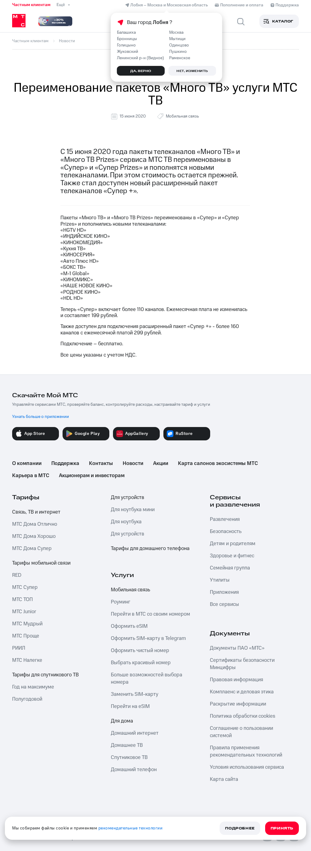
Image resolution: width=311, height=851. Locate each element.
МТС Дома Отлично (34, 524)
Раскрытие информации (238, 704)
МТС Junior (24, 611)
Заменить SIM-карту (134, 694)
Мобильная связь (182, 116)
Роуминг (120, 602)
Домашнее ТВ (127, 745)
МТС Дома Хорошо (34, 536)
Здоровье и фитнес (232, 555)
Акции (160, 463)
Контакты (101, 463)
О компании (27, 463)
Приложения (224, 592)
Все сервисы (224, 604)
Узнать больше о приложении (40, 417)
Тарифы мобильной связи (41, 563)
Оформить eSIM (129, 626)
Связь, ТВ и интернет (36, 512)
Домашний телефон (134, 769)
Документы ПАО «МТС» (237, 648)
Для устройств (127, 497)
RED (16, 575)
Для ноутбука (126, 521)
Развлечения (225, 519)
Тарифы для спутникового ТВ (45, 674)
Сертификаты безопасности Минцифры (242, 664)
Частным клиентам (31, 5)
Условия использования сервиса (247, 767)
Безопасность (225, 531)
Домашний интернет (135, 733)
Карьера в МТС (30, 475)
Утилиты (220, 580)
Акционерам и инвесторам (92, 475)
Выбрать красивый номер (141, 662)
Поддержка (65, 463)
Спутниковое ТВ (129, 757)
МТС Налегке (27, 660)
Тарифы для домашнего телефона (150, 548)
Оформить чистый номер (140, 650)
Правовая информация (236, 679)
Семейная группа (230, 568)
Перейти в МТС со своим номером (150, 614)
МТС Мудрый (27, 623)
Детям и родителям (232, 543)
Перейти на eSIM (130, 706)
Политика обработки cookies (242, 716)
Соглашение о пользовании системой (241, 732)
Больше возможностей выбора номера (146, 678)
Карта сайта (224, 779)
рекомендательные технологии (130, 828)
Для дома (122, 721)
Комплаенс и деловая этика (242, 691)
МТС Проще (25, 636)
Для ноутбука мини (133, 509)
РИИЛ (18, 648)
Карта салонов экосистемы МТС (218, 463)
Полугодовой (27, 699)
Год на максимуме (33, 687)
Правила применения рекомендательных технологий (246, 751)
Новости (133, 463)
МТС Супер (25, 587)
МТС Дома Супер (32, 548)
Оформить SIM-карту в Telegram (148, 638)
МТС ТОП (22, 599)
